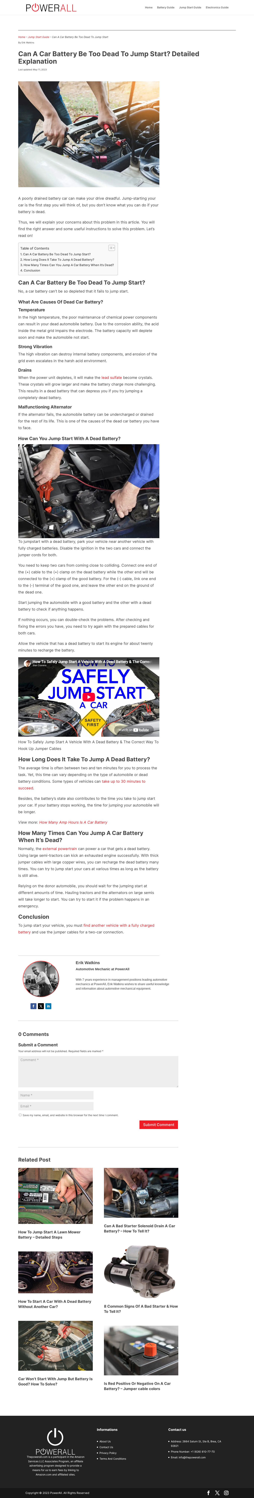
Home (148, 7)
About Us (105, 1441)
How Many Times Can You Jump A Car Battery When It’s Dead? (69, 265)
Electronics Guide (217, 7)
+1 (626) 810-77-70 (203, 1451)
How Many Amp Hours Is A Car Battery (73, 822)
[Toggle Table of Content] (110, 248)
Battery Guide (165, 7)
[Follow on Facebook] (33, 1006)
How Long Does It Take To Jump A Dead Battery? (59, 259)
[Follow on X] (41, 1006)
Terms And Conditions (112, 1458)
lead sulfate (112, 377)
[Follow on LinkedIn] (48, 1006)
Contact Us (106, 1447)
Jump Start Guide (190, 7)
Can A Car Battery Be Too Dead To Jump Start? (57, 254)
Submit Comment (158, 1124)
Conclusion (32, 270)
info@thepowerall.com (192, 1457)
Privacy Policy (108, 1452)
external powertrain (60, 849)
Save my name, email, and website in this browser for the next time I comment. (70, 1115)
